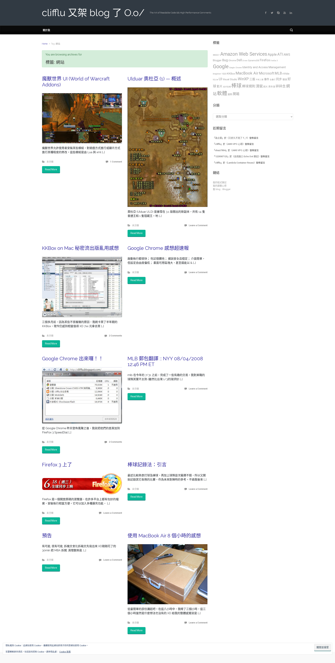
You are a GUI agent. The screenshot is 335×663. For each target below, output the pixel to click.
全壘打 (273, 80)
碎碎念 (281, 86)
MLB (278, 73)
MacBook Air (247, 73)
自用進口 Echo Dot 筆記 (246, 156)
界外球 (271, 86)
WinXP (243, 79)
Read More (51, 169)
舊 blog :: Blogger (221, 189)
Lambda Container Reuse (241, 162)
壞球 (284, 79)
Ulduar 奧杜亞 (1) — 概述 (154, 79)
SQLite (215, 80)
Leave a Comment (198, 225)
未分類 (50, 161)
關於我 (46, 30)
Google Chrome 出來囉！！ (72, 359)
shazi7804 (220, 150)
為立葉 (218, 138)
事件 (266, 79)
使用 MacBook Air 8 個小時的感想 (164, 536)
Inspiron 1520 (219, 73)
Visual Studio (230, 79)
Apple (272, 54)
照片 (265, 86)
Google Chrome (235, 67)
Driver (245, 60)
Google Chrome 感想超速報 (158, 248)
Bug (225, 60)
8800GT (216, 55)
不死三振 (259, 80)
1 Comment (116, 161)
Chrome (232, 60)
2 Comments (115, 335)
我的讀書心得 (219, 185)
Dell (239, 60)
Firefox (265, 60)
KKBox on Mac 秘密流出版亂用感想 (80, 248)
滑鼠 (259, 86)
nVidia (285, 73)
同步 (279, 79)
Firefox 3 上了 (57, 465)
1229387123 (221, 156)
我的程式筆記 (219, 182)
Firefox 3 (274, 60)
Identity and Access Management (264, 67)
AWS (287, 54)
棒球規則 (248, 86)
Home (44, 43)
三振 (252, 79)
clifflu (218, 144)
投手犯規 (227, 87)
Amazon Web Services (243, 54)
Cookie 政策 (65, 652)
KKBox (231, 73)
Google (221, 66)
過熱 (230, 94)
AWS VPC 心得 (235, 144)
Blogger (217, 60)
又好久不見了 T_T (238, 138)
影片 (220, 86)
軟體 (222, 93)
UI (220, 79)
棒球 (236, 86)
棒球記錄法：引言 (147, 465)
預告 (47, 536)
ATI (280, 54)
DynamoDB (253, 60)
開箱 (236, 94)
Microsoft (266, 73)
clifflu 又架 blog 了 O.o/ (93, 12)
